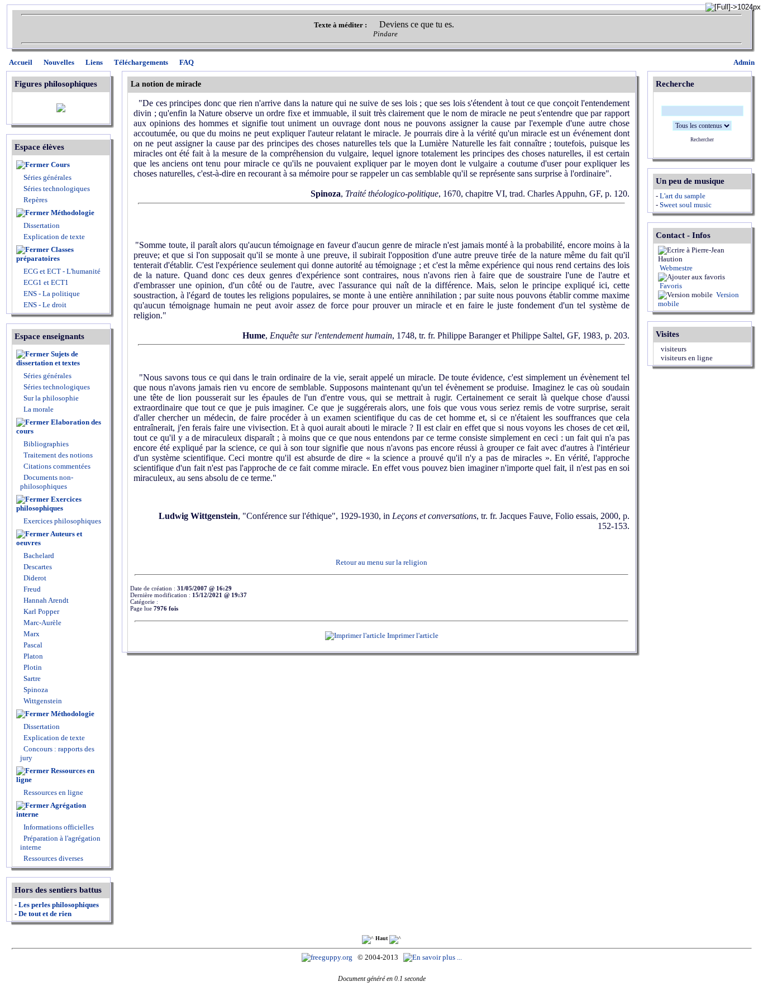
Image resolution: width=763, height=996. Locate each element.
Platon (32, 656)
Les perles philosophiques (58, 904)
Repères (35, 200)
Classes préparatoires (45, 254)
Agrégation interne (51, 809)
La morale (38, 409)
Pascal (32, 645)
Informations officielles (58, 827)
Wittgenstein (42, 701)
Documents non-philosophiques (46, 481)
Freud (31, 589)
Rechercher (702, 139)
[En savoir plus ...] (433, 957)
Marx (31, 634)
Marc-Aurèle (41, 622)
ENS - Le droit (44, 305)
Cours (60, 164)
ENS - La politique (51, 293)
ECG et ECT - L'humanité (61, 271)
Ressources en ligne (55, 775)
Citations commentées (56, 466)
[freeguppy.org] (328, 957)
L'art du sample (682, 196)
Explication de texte (54, 236)
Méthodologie (72, 212)
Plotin (32, 667)
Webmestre (675, 268)
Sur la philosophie (51, 398)
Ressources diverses (52, 858)
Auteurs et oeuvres (49, 538)
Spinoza (35, 689)
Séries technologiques (56, 188)
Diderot (34, 578)
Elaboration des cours (58, 426)
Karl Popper (40, 611)
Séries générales (47, 177)
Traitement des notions (58, 455)
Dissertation (41, 225)
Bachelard (38, 555)
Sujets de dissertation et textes (48, 358)
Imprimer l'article (411, 635)
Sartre (31, 678)
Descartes (37, 567)
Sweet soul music (686, 205)
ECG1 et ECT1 (45, 282)
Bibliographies (46, 444)
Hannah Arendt (45, 600)
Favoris (670, 286)
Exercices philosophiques (49, 503)
